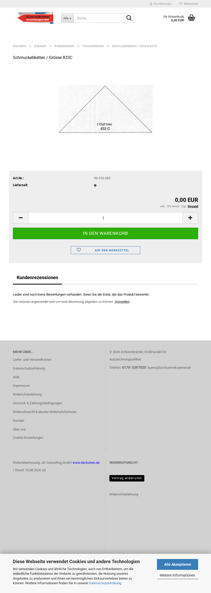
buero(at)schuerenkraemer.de (169, 367)
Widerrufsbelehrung (27, 394)
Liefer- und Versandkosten (32, 360)
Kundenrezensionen (37, 277)
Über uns (19, 429)
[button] (20, 218)
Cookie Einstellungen (28, 438)
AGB (16, 377)
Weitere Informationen (177, 575)
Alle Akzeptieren (177, 564)
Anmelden (122, 302)
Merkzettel (190, 4)
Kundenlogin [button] (162, 4)
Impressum (21, 386)
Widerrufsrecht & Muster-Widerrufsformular (44, 412)
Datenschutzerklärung (105, 583)
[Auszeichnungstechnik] (33, 18)
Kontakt (18, 421)
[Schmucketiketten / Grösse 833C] (105, 104)
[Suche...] (129, 18)
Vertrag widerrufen (127, 478)
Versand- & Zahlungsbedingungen (37, 403)
